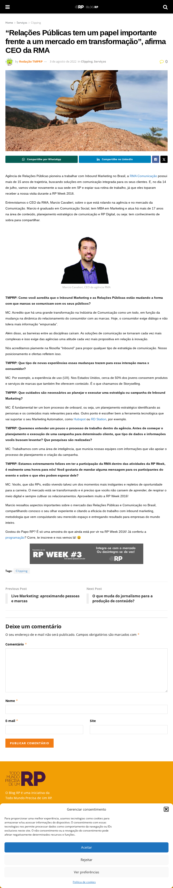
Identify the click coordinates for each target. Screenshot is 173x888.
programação (15, 537)
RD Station (98, 419)
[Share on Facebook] (155, 159)
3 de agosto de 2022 (63, 61)
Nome (11, 701)
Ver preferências (86, 872)
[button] (166, 809)
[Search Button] (165, 6)
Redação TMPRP (31, 61)
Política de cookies (84, 882)
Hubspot (80, 419)
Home (9, 23)
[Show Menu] (7, 6)
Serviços (22, 23)
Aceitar (86, 847)
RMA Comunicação (143, 176)
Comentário (16, 644)
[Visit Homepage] (86, 7)
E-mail (11, 721)
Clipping (36, 23)
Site (93, 721)
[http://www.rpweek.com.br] (86, 554)
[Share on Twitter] (164, 159)
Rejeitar (86, 859)
